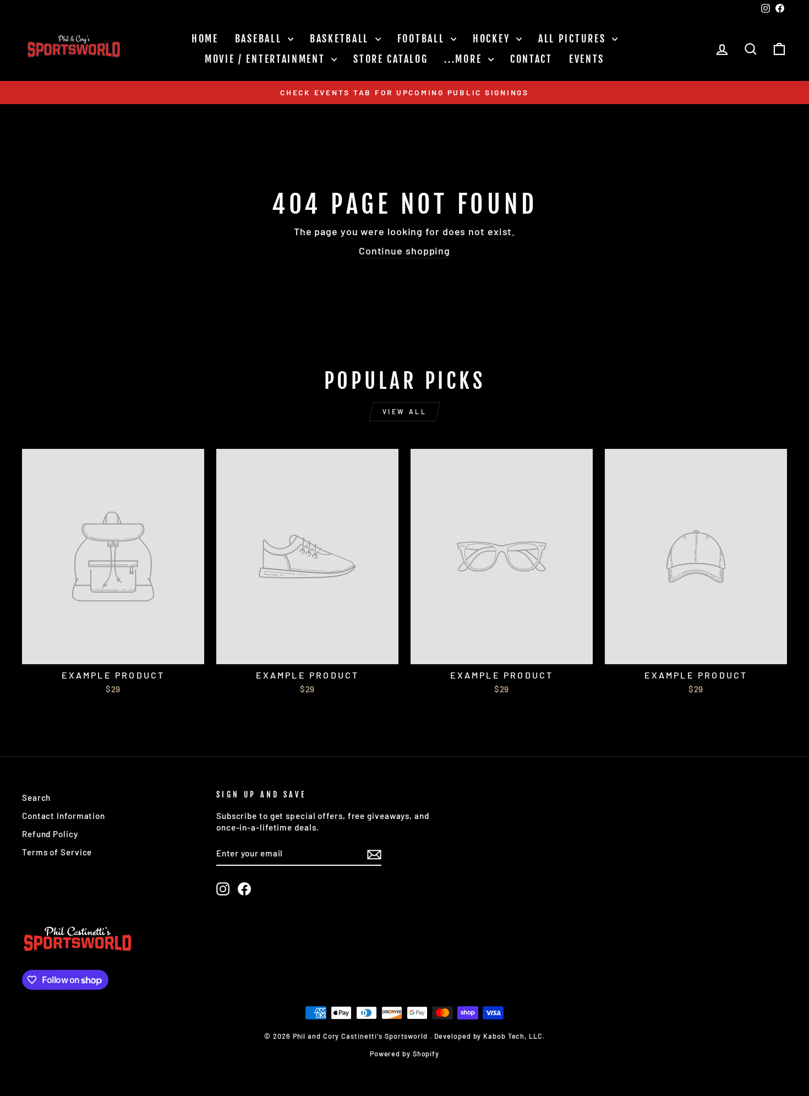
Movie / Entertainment (267, 59)
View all (404, 411)
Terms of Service (57, 852)
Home (205, 38)
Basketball (341, 38)
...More (464, 59)
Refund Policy (50, 834)
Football (422, 38)
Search (36, 797)
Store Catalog (390, 59)
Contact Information (63, 816)
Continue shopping (404, 251)
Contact (531, 59)
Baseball (260, 38)
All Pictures (573, 38)
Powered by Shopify (404, 1053)
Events (586, 59)
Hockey (493, 38)
